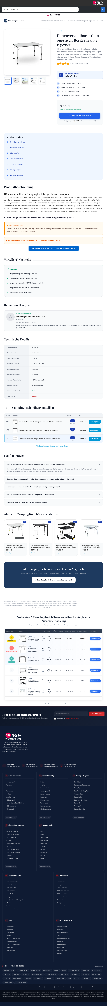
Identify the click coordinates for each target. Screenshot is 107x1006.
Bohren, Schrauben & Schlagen (15, 803)
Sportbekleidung (45, 794)
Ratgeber (60, 941)
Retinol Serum (35, 970)
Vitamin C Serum (9, 970)
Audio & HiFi (10, 846)
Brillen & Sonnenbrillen (13, 938)
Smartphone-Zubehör (12, 849)
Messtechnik (10, 809)
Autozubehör (61, 882)
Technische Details (16, 159)
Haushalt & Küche (14, 876)
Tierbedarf (77, 806)
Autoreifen (60, 909)
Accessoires (10, 926)
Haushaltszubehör (11, 885)
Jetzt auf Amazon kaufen (81, 116)
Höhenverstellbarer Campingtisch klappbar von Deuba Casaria (33, 650)
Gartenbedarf (10, 782)
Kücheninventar (11, 888)
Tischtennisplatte (21, 982)
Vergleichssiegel (62, 950)
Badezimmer (44, 840)
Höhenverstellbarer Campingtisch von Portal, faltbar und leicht (40, 422)
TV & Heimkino (11, 837)
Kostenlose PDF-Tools (63, 938)
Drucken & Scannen (12, 858)
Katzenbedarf (78, 797)
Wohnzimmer (44, 837)
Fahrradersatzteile (45, 806)
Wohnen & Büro (47, 825)
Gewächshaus (60, 978)
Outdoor (42, 785)
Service (85, 987)
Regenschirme (10, 950)
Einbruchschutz (11, 806)
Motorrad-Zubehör (63, 891)
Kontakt (91, 987)
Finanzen (60, 929)
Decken (42, 855)
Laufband (16, 974)
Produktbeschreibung (17, 142)
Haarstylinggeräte (79, 809)
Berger (59, 31)
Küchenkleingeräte (12, 882)
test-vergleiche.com (14, 21)
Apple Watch (64, 974)
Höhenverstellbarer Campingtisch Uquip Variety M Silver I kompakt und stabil (34, 692)
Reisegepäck (44, 797)
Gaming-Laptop (74, 970)
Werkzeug (9, 791)
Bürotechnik (44, 852)
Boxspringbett (96, 970)
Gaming (8, 840)
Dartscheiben (8, 982)
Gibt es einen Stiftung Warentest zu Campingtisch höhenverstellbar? (33, 240)
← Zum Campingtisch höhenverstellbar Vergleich (53, 580)
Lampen (42, 849)
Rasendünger (17, 978)
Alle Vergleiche (99, 966)
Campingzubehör (45, 791)
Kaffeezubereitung (12, 909)
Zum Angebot (94, 422)
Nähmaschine (97, 978)
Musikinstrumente (45, 809)
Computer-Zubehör (12, 831)
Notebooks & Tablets (12, 834)
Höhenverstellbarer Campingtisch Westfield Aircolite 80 (38, 430)
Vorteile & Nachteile (17, 147)
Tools (58, 935)
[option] (8, 81)
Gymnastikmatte (37, 974)
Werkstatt (9, 785)
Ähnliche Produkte (16, 175)
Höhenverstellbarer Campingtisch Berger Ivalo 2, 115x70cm (39, 439)
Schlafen (42, 846)
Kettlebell (26, 974)
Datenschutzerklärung (72, 718)
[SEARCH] (103, 9)
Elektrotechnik (10, 800)
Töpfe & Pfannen (11, 894)
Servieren (9, 906)
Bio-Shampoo (96, 974)
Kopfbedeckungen (11, 941)
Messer (8, 903)
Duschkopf (86, 978)
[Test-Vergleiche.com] (13, 736)
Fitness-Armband (51, 974)
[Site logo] (97, 3)
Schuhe (8, 935)
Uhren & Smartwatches (13, 944)
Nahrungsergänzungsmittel (82, 785)
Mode (10, 920)
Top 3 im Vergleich (16, 164)
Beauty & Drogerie (82, 776)
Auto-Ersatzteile (62, 897)
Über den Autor (15, 153)
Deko (42, 834)
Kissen (42, 858)
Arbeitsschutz (10, 797)
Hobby (42, 782)
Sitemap (59, 953)
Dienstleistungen (62, 932)
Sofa (69, 978)
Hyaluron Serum (22, 970)
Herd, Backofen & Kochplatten (15, 900)
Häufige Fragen (15, 170)
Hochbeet (28, 978)
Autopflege (60, 885)
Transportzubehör (62, 906)
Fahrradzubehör (45, 788)
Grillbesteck (48, 978)
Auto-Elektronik (62, 888)
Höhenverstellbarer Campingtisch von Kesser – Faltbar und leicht (33, 682)
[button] (53, 464)
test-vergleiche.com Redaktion (30, 316)
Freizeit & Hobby (48, 776)
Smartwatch (74, 974)
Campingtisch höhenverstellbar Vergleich (52, 21)
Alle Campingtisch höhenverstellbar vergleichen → (53, 446)
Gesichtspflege (78, 794)
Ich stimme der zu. (68, 718)
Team (67, 987)
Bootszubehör (61, 900)
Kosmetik (77, 803)
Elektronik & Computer (16, 825)
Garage (59, 903)
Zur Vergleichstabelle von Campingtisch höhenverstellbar (53, 248)
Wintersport (44, 803)
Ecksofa (76, 978)
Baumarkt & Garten (15, 776)
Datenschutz (25, 987)
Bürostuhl (7, 974)
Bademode (9, 947)
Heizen (8, 794)
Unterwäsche (10, 932)
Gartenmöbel (10, 788)
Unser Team (60, 947)
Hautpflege (77, 788)
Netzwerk (9, 855)
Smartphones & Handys (13, 852)
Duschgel (7, 978)
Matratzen (43, 843)
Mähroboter (46, 970)
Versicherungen (62, 926)
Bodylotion (85, 974)
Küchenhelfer (10, 891)
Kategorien (55, 15)
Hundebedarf (78, 782)
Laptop (56, 970)
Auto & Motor (63, 876)
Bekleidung (9, 929)
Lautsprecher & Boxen (13, 843)
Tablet (64, 970)
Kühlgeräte (9, 897)
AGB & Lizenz (49, 987)
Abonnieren (97, 714)
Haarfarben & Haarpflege (81, 791)
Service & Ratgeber (65, 920)
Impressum (17, 987)
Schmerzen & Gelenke (80, 800)
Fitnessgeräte (44, 800)
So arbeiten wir (65, 603)
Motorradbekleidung (63, 894)
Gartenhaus (37, 978)
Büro (41, 831)
